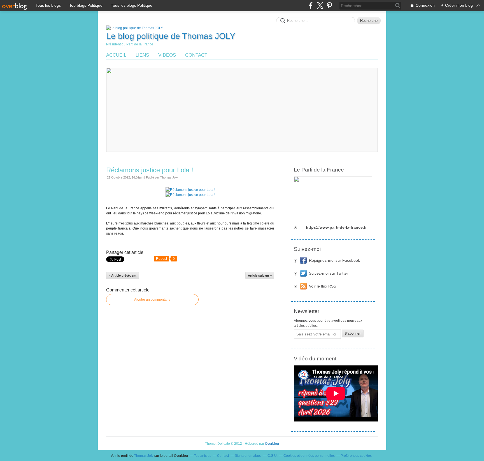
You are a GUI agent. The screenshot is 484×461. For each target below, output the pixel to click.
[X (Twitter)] (320, 5)
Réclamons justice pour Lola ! (149, 170)
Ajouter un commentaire (152, 300)
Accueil (116, 55)
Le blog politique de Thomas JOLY (170, 36)
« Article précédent (122, 275)
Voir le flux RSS (322, 286)
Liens (142, 55)
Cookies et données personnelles (309, 456)
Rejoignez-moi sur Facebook (334, 260)
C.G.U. (272, 456)
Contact (196, 55)
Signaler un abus (248, 456)
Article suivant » (260, 275)
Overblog (272, 444)
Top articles (202, 456)
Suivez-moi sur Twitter (328, 273)
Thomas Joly (143, 456)
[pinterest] (329, 5)
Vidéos (167, 55)
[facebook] (310, 5)
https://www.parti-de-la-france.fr (336, 227)
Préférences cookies (356, 456)
